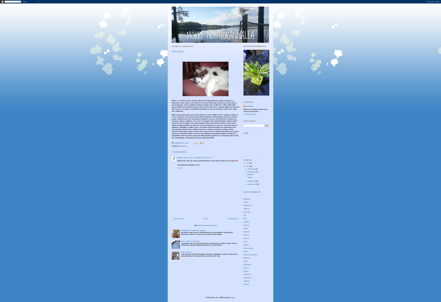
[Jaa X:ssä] (199, 143)
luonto (245, 251)
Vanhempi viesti (232, 219)
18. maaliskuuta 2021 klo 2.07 (203, 158)
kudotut (246, 235)
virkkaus (246, 284)
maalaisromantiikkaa (250, 255)
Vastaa (179, 168)
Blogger (232, 297)
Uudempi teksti (178, 219)
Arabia (245, 202)
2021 (248, 166)
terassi (245, 271)
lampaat (246, 245)
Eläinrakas (250, 174)
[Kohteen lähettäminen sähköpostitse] (194, 143)
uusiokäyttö (247, 278)
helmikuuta (252, 181)
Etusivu (205, 219)
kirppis (245, 228)
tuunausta (246, 274)
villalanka (246, 281)
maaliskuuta (252, 172)
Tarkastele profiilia (249, 114)
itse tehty (246, 212)
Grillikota (246, 209)
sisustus (246, 268)
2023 (248, 163)
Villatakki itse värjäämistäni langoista (193, 230)
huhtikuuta (252, 169)
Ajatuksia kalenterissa (184, 158)
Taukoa (249, 177)
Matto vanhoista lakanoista (190, 241)
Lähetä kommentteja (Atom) (207, 225)
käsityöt (246, 238)
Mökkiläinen (250, 106)
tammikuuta (252, 184)
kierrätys (246, 225)
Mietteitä (246, 258)
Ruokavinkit (247, 264)
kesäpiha (246, 222)
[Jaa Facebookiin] (201, 143)
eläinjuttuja (183, 146)
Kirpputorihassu (186, 252)
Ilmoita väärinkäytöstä (252, 192)
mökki (245, 261)
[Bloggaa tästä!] (196, 143)
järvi (244, 215)
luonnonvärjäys (248, 248)
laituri (245, 241)
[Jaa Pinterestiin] (203, 143)
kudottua (246, 232)
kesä (244, 218)
